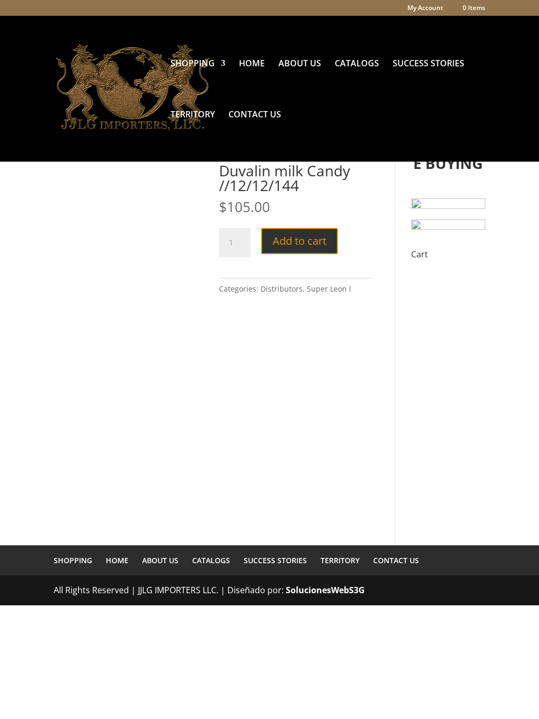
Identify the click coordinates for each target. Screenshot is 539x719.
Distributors (282, 289)
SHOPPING (193, 64)
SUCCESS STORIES (428, 64)
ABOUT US (299, 64)
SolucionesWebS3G (325, 590)
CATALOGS (357, 64)
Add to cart (299, 241)
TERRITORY (193, 115)
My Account (425, 8)
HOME (252, 64)
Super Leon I (329, 289)
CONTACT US (254, 115)
